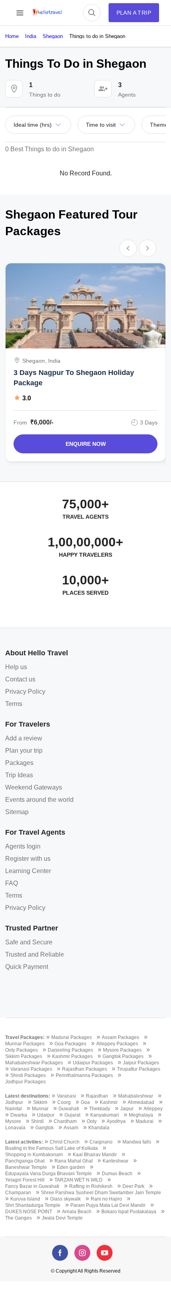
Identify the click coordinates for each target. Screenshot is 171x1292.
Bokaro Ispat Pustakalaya (128, 1211)
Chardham (65, 1121)
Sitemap (17, 812)
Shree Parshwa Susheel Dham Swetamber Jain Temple (101, 1192)
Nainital (13, 1108)
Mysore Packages (122, 1050)
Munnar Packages (25, 1043)
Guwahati (68, 1108)
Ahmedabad (141, 1102)
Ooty (92, 1121)
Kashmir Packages (72, 1056)
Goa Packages (70, 1043)
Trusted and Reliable (34, 954)
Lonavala (15, 1127)
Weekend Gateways (33, 787)
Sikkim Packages (23, 1056)
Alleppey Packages (117, 1043)
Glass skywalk (65, 1199)
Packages (19, 762)
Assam (71, 1127)
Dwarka (18, 1115)
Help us (16, 667)
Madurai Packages (71, 1037)
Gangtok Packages (123, 1056)
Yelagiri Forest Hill (25, 1180)
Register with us (28, 858)
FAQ (11, 883)
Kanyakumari (104, 1115)
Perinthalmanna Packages (84, 1075)
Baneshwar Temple (26, 1167)
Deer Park (133, 1186)
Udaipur (45, 1115)
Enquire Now (86, 444)
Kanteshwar (115, 1161)
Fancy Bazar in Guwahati (32, 1186)
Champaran (18, 1192)
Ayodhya (116, 1121)
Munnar (40, 1108)
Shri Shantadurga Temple (32, 1205)
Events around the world (39, 799)
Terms (13, 703)
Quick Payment (26, 966)
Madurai (145, 1121)
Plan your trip (24, 750)
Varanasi (66, 1096)
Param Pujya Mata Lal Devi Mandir (108, 1205)
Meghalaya (141, 1115)
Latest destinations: (27, 1096)
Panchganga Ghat (25, 1161)
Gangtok (44, 1127)
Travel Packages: (25, 1037)
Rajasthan (97, 1096)
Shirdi (37, 1121)
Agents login (23, 846)
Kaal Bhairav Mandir (95, 1154)
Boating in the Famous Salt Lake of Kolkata (51, 1148)
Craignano (101, 1142)
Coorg (64, 1102)
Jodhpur (14, 1102)
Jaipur (127, 1108)
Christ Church (65, 1142)
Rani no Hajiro (106, 1199)
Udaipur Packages (93, 1062)
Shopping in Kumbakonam (34, 1154)
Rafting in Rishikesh (91, 1186)
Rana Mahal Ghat (73, 1161)
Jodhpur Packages (25, 1081)
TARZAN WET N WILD (78, 1180)
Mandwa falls (136, 1142)
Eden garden (71, 1167)
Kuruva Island (25, 1199)
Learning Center (28, 871)
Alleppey (153, 1108)
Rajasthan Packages (84, 1069)
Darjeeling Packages (70, 1050)
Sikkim (40, 1102)
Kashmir (109, 1102)
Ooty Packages (21, 1050)
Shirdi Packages (28, 1075)
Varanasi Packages (31, 1069)
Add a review (23, 738)
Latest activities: (24, 1142)
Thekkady (99, 1108)
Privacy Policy (25, 691)
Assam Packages (120, 1037)
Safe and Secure (28, 942)
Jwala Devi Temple (62, 1218)
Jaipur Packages (141, 1062)
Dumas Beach (117, 1173)
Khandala (98, 1127)
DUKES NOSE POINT (28, 1211)
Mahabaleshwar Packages (34, 1062)
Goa (85, 1102)
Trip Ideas (19, 775)
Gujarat (72, 1115)
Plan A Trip (134, 13)
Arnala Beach (76, 1211)
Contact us (20, 679)
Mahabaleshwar (135, 1096)
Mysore (13, 1121)
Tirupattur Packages (138, 1069)
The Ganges (18, 1218)
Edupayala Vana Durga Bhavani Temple (48, 1173)
